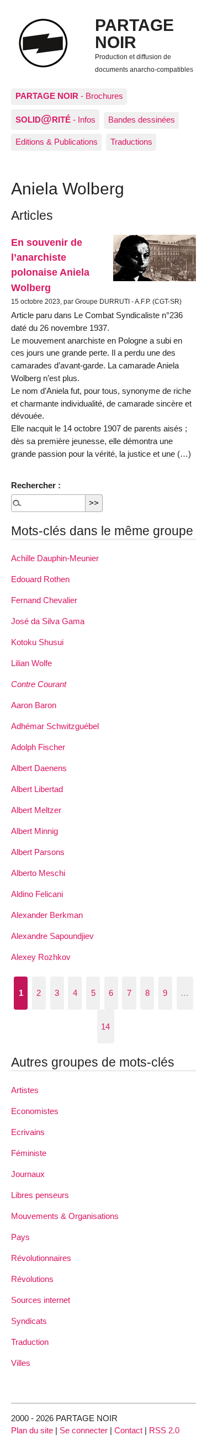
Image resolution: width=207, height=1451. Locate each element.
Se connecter (84, 1430)
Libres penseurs (40, 1195)
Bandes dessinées (141, 119)
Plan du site (32, 1430)
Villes (20, 1363)
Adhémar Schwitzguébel (55, 726)
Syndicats (29, 1321)
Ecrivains (28, 1132)
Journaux (28, 1174)
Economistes (35, 1111)
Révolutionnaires (41, 1258)
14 (105, 1026)
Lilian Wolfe (31, 663)
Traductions (131, 141)
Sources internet (40, 1300)
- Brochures (69, 96)
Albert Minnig (34, 831)
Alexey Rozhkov (41, 957)
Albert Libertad (37, 789)
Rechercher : (36, 485)
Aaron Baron (33, 705)
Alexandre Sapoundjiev (52, 936)
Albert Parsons (38, 852)
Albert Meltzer (36, 810)
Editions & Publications (56, 141)
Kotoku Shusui (37, 642)
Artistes (25, 1090)
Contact (128, 1430)
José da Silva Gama (47, 621)
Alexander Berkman (47, 915)
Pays (20, 1237)
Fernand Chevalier (44, 600)
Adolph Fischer (38, 747)
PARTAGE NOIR (134, 33)
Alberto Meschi (38, 873)
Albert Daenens (39, 768)
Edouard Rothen (40, 579)
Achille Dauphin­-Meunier (55, 558)
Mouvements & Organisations (65, 1216)
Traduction (30, 1342)
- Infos (55, 119)
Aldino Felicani (37, 894)
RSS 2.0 (164, 1430)
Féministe (28, 1153)
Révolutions (32, 1279)
